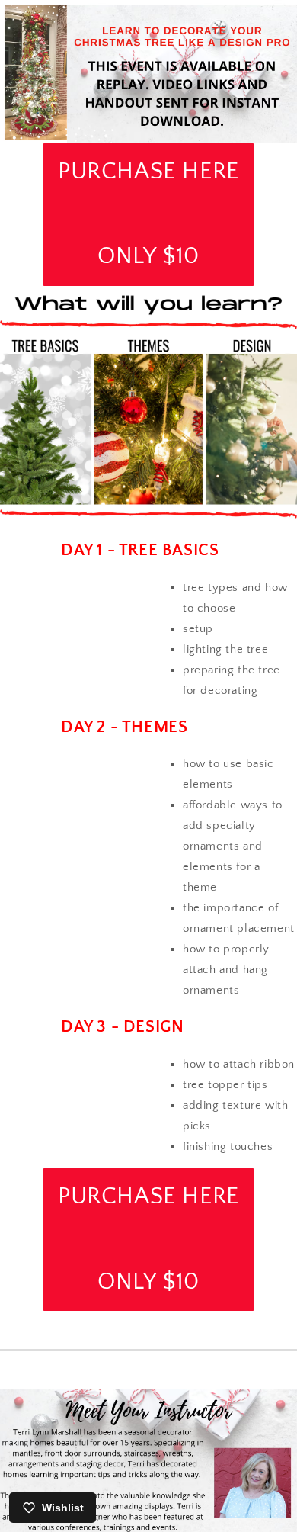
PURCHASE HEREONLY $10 (148, 214)
